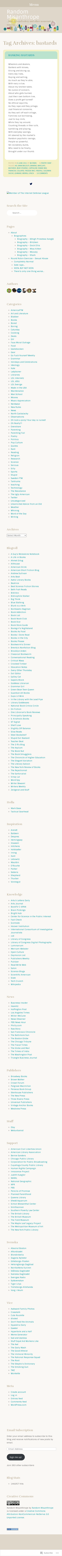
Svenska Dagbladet (20, 1274)
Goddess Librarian (20, 683)
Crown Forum (17, 1083)
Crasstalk (15, 1312)
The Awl (14, 1344)
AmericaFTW (17, 310)
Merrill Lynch (28, 173)
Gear (13, 352)
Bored (14, 323)
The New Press (18, 1095)
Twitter (14, 497)
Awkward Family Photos (22, 1309)
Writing (14, 517)
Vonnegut (15, 882)
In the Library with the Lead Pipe (27, 699)
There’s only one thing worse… (29, 271)
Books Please (17, 641)
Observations (17, 416)
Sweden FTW (17, 478)
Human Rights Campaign (23, 1168)
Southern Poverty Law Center (25, 1210)
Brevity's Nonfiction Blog (23, 647)
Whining (15, 510)
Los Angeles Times (20, 1012)
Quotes (14, 446)
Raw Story (15, 1028)
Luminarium (17, 945)
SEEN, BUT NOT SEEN (23, 268)
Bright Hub (16, 913)
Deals (13, 336)
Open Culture (17, 952)
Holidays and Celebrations (24, 362)
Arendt (14, 830)
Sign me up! (16, 1457)
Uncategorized (18, 501)
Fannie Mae (42, 168)
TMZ (13, 1370)
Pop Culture (17, 442)
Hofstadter (16, 849)
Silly (13, 468)
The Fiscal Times (19, 1045)
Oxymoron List (18, 955)
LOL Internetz (17, 378)
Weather (15, 507)
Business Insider (19, 1003)
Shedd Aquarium (19, 1200)
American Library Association (26, 1152)
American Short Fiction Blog (25, 570)
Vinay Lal (15, 777)
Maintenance (17, 391)
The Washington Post (21, 1054)
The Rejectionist (19, 770)
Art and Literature (19, 313)
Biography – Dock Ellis (28, 245)
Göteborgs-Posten (20, 1261)
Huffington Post (19, 1009)
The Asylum (16, 747)
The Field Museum (20, 1220)
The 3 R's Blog (18, 744)
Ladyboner (16, 371)
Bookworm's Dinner (20, 644)
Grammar (15, 358)
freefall (39, 171)
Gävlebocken (17, 349)
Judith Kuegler (18, 1175)
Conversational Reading (23, 657)
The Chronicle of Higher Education (28, 757)
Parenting (16, 429)
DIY (12, 339)
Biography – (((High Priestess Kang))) (35, 239)
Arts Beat (15, 576)
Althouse (15, 563)
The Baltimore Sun (20, 1035)
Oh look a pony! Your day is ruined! (28, 420)
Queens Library (18, 1197)
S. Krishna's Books (20, 718)
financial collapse (16, 171)
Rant (49, 163)
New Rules (16, 407)
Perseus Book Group (21, 1089)
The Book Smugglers (21, 754)
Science (15, 462)
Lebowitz (15, 859)
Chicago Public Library (22, 1158)
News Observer (18, 1019)
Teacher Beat (17, 741)
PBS (13, 1187)
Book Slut (15, 622)
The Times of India (20, 1051)
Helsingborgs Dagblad (22, 1264)
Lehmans (18, 173)
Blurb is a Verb (18, 605)
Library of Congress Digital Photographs (31, 942)
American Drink (19, 567)
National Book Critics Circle (25, 705)
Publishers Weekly (20, 958)
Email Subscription (20, 1430)
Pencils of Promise (20, 1191)
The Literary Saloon (20, 764)
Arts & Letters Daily (20, 900)
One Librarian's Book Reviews (25, 712)
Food (13, 346)
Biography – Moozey (27, 252)
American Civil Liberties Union (26, 1149)
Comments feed (19, 1401)
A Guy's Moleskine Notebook (25, 554)
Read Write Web (18, 965)
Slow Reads (16, 731)
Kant (13, 856)
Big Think (15, 599)
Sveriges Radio (18, 1277)
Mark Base (16, 808)
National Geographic (21, 1181)
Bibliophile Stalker (20, 596)
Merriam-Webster (19, 948)
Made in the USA (19, 387)
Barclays (41, 166)
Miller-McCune (18, 1016)
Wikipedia (16, 984)
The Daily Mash (18, 1347)
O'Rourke (15, 865)
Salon (13, 968)
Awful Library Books (21, 580)
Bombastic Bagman (20, 609)
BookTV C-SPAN (18, 906)
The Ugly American (20, 494)
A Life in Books (18, 557)
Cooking (15, 333)
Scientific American (20, 974)
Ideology (15, 365)
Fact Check (16, 919)
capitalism (33, 168)
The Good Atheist (19, 1350)
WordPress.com (18, 1405)
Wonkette (15, 1373)
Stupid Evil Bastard (20, 738)
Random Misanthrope (23, 14)
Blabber (15, 316)
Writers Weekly (18, 786)
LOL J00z (15, 381)
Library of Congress (21, 939)
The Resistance (18, 491)
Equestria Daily (18, 1325)
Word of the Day (19, 513)
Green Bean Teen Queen (22, 689)
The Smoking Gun (19, 1367)
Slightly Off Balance (21, 728)
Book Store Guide (19, 625)
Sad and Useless (19, 1338)
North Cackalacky (19, 413)
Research (15, 458)
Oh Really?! (16, 423)
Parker (14, 869)
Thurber (15, 878)
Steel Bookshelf (18, 735)
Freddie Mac (30, 171)
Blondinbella (17, 1254)
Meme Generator (19, 1334)
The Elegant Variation (21, 760)
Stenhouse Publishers (22, 1092)
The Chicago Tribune (21, 1041)
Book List (15, 615)
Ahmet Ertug (17, 560)
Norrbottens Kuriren (21, 1267)
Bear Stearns (22, 168)
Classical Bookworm (21, 654)
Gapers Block (17, 680)
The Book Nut (17, 751)
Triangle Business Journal (24, 1057)
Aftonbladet (16, 1251)
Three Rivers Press (20, 1099)
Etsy (13, 1127)
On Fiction (16, 709)
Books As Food (18, 631)
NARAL (14, 1178)
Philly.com (16, 1025)
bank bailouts (24, 166)
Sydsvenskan (17, 1280)
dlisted (14, 1318)
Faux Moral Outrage (20, 342)
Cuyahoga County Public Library (27, 1165)
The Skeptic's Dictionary (23, 1363)
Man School (16, 394)
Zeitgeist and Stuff (20, 790)
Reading (15, 452)
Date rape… (19, 265)
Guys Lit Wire (17, 696)
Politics (15, 439)
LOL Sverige (16, 384)
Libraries (15, 374)
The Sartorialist (18, 773)
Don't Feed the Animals (22, 1322)
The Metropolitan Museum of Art (27, 1226)
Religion (15, 455)
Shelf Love (16, 725)
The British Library (20, 1213)
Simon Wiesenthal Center (23, 1204)
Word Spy (15, 780)
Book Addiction (18, 612)
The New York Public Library (24, 1230)
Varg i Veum (17, 1290)
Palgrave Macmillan (21, 1086)
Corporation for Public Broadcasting (29, 1162)
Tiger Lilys (16, 1284)
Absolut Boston (18, 1248)
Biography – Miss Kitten (29, 248)
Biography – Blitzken (27, 242)
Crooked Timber (19, 663)
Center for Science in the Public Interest (31, 916)
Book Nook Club (19, 618)
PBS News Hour (18, 1022)
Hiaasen (15, 843)
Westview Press (18, 1108)
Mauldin (15, 862)
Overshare (16, 426)
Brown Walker (17, 1079)
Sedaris (14, 872)
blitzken (33, 163)
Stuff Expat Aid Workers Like (24, 1341)
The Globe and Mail (20, 1048)
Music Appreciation (20, 400)
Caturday (15, 329)
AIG (16, 166)
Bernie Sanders (18, 1155)
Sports (14, 471)
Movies (14, 397)
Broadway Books (19, 1076)
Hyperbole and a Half (21, 1331)
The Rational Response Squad (25, 1357)
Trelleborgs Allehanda (22, 1287)
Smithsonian (17, 1207)
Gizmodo (15, 923)
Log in (14, 1395)
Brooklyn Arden (18, 651)
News (13, 410)
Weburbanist (17, 1130)
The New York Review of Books (25, 767)
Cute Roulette (17, 1315)
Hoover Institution (20, 926)
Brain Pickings (18, 910)
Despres (15, 836)
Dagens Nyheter (19, 1258)
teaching (15, 484)
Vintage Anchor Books (22, 1105)
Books (14, 320)
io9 (12, 936)
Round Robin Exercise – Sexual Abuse (29, 258)
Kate (13, 368)
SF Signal (15, 722)
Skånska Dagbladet (20, 1271)
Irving (14, 852)
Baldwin (15, 833)
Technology (16, 488)
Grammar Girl (17, 686)
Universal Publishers (21, 1102)
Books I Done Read (20, 635)
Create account (18, 1392)
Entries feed (17, 1398)
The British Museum (21, 1217)
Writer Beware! (18, 783)
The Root (15, 1360)
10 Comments (42, 173)
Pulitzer (15, 961)
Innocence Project (20, 1171)
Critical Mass (17, 660)
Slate (13, 978)
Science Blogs (18, 971)
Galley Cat (16, 676)
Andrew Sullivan (19, 573)
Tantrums (15, 481)
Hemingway (16, 840)
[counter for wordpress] (12, 1529)
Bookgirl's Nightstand (22, 628)
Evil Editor (16, 673)
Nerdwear (15, 404)
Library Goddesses (20, 702)
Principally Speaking (21, 715)
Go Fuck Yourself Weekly (23, 355)
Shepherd (15, 875)
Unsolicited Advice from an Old (26, 504)
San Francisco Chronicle (23, 1032)
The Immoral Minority (22, 1354)
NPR (13, 1184)
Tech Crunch (17, 981)
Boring (14, 326)
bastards (12, 168)
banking (33, 166)
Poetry (44, 163)
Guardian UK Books (20, 693)
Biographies (20, 235)
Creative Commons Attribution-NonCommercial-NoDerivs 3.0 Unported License (28, 1514)
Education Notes (19, 667)
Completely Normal (24, 261)
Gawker (14, 1328)
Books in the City (19, 638)
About (14, 232)
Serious (14, 465)
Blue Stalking (17, 602)
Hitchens (15, 846)
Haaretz (14, 1006)
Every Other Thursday (21, 670)
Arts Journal (17, 903)
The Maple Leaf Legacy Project (26, 1223)
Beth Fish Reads (19, 589)
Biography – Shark (26, 255)
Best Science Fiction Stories (25, 586)
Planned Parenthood (21, 1194)
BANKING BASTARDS (21, 55)
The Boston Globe (19, 1038)
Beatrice (15, 583)
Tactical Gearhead (19, 811)
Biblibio (15, 593)
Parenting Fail (18, 433)
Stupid (14, 475)
